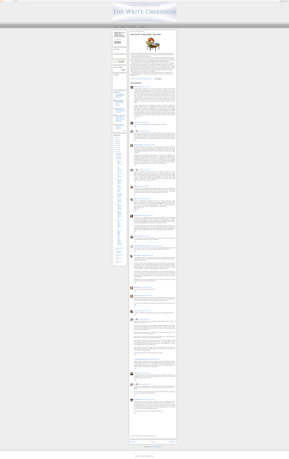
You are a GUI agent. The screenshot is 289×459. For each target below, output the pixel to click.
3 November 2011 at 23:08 (143, 131)
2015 (116, 143)
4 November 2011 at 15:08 (144, 310)
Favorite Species (119, 96)
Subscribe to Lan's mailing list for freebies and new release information (119, 34)
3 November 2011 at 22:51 (143, 122)
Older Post (172, 442)
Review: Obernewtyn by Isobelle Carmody (119, 207)
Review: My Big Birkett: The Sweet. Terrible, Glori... (119, 223)
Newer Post (133, 442)
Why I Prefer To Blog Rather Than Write (119, 232)
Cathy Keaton (137, 287)
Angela (135, 186)
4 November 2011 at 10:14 (146, 287)
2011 (116, 151)
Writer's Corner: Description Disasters (119, 170)
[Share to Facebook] (159, 79)
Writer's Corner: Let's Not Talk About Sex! (119, 188)
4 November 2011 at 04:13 (147, 215)
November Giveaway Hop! (119, 201)
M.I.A (117, 165)
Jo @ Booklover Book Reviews (141, 359)
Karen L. (136, 310)
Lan (135, 131)
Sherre (135, 86)
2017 (116, 139)
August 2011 (120, 254)
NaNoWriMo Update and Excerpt (119, 195)
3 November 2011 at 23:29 (143, 169)
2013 (116, 147)
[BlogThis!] (156, 79)
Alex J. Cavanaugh (120, 115)
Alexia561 (136, 373)
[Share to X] (158, 79)
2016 (116, 141)
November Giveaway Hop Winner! (119, 181)
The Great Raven (119, 124)
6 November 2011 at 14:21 (144, 373)
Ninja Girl (136, 198)
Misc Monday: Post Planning (119, 161)
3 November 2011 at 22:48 (143, 86)
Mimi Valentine (137, 255)
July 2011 (119, 258)
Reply (135, 118)
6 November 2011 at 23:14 (143, 384)
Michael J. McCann (138, 144)
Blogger (152, 456)
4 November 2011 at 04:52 (143, 236)
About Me (122, 26)
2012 (116, 149)
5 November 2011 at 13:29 (154, 359)
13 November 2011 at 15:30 (148, 399)
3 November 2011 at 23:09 (149, 144)
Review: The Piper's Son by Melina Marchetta (119, 241)
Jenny (135, 236)
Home (115, 26)
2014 (116, 145)
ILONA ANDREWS (119, 94)
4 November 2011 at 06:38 (147, 255)
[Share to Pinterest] (161, 79)
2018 (116, 137)
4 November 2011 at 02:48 (144, 198)
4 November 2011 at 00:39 (143, 186)
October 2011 (120, 248)
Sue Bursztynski (138, 399)
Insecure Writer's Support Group (119, 101)
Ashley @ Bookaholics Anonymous (142, 245)
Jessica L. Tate (137, 215)
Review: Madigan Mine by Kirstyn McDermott (119, 214)
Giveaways (142, 26)
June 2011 (119, 261)
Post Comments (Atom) (156, 446)
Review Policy (132, 26)
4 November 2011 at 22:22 (143, 319)
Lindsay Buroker (119, 108)
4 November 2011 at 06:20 (156, 245)
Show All (124, 130)
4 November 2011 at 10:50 (146, 295)
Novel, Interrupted (119, 176)
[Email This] (155, 79)
